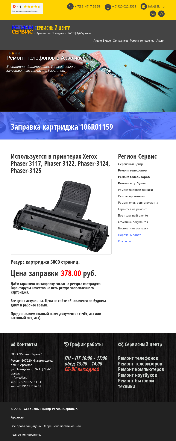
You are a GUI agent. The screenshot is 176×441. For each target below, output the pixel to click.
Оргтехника (120, 40)
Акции (160, 40)
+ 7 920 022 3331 (124, 6)
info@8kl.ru (156, 6)
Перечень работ (129, 235)
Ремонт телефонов (142, 40)
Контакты (124, 241)
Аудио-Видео (102, 40)
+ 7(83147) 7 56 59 (87, 6)
